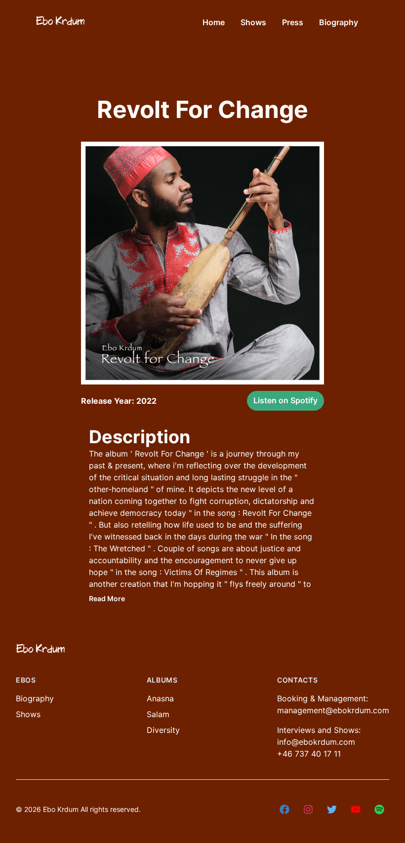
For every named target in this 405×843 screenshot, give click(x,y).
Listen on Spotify (285, 400)
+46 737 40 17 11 (309, 754)
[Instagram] (308, 809)
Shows (28, 714)
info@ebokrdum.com (316, 742)
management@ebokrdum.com (333, 710)
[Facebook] (284, 809)
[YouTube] (355, 809)
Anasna (160, 698)
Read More (107, 598)
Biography (35, 698)
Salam (158, 714)
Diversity (163, 730)
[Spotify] (379, 809)
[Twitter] (332, 809)
